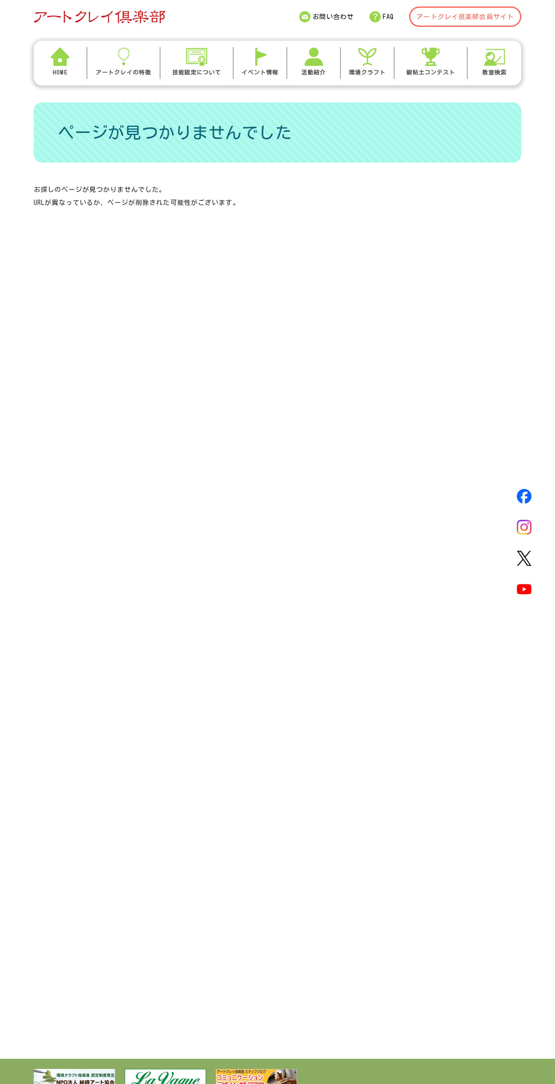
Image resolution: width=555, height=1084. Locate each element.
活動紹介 (313, 72)
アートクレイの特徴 (123, 72)
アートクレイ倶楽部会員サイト (465, 16)
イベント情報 (260, 72)
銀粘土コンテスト (430, 72)
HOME (60, 72)
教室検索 (494, 72)
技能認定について (196, 72)
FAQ (388, 16)
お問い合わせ (333, 16)
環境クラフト (367, 72)
